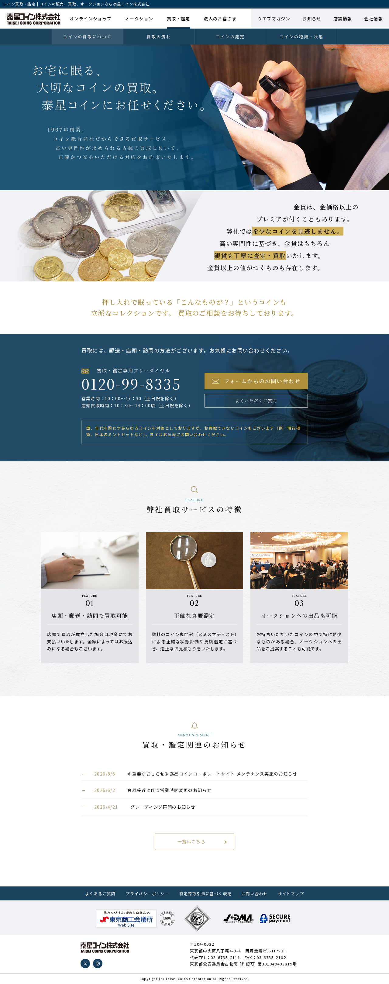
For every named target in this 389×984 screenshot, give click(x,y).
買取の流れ (159, 37)
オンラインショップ (91, 18)
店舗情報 (342, 18)
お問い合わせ (255, 893)
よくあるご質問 (100, 893)
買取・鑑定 (178, 18)
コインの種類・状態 (302, 37)
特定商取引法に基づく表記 (205, 893)
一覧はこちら (191, 841)
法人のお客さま (220, 18)
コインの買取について (87, 37)
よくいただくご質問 (256, 400)
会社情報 (373, 18)
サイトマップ (291, 893)
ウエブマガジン (273, 18)
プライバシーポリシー (147, 893)
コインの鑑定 (230, 37)
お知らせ (311, 18)
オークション (139, 18)
